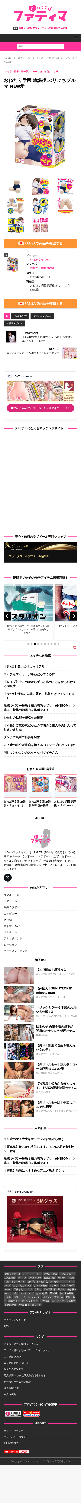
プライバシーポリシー (16, 1437)
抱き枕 (8, 919)
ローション (10, 944)
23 (53, 1301)
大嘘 (15, 1293)
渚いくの (36, 1304)
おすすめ (22, 1277)
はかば (8, 1297)
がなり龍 (45, 1301)
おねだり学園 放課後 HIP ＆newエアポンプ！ (65, 805)
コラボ (28, 1289)
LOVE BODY (20, 316)
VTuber (61, 1277)
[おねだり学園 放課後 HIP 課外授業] (40, 785)
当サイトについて (13, 1431)
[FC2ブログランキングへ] (31, 1414)
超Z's (6, 1326)
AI (62, 1297)
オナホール (10, 932)
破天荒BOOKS (11, 1388)
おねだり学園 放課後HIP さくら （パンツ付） (15, 805)
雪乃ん (37, 1289)
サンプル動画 (40, 1285)
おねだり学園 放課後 (42, 268)
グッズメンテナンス (16, 951)
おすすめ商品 (66, 1293)
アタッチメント (13, 938)
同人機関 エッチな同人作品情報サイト (25, 1375)
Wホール (54, 1285)
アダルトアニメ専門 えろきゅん (21, 1344)
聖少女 (61, 1289)
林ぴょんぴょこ (30, 1301)
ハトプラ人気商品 (66, 1301)
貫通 (56, 1297)
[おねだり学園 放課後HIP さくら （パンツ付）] (15, 785)
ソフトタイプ (27, 1293)
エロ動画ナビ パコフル (16, 1362)
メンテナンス (57, 1281)
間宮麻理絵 (10, 1304)
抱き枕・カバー (13, 926)
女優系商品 (49, 1277)
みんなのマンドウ (13, 1369)
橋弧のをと (14, 1301)
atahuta (36, 1297)
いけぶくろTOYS (40, 259)
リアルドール (12, 895)
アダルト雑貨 (50, 1273)
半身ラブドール (13, 907)
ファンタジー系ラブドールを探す (29, 556)
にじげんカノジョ (22, 1285)
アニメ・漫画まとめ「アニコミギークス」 (27, 1350)
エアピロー (10, 913)
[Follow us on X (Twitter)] (8, 878)
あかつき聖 (41, 1293)
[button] (76, 38)
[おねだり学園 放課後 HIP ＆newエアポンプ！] (65, 785)
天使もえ (18, 1289)
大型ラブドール (13, 1273)
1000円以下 (50, 1289)
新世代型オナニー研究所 (17, 1381)
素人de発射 (10, 1394)
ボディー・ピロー (42, 316)
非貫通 (70, 1277)
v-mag (8, 1289)
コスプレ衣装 (67, 1285)
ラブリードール (22, 1297)
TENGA (53, 1293)
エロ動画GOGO (12, 1356)
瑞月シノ (47, 1297)
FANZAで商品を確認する (44, 243)
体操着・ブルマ (14, 323)
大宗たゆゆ (24, 1304)
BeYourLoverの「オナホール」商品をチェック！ (40, 408)
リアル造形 (65, 1273)
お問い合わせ (11, 1442)
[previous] (7, 616)
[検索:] (40, 46)
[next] (73, 616)
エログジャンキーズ (15, 1320)
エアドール (10, 901)
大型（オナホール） (15, 1281)
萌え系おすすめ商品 (38, 1281)
